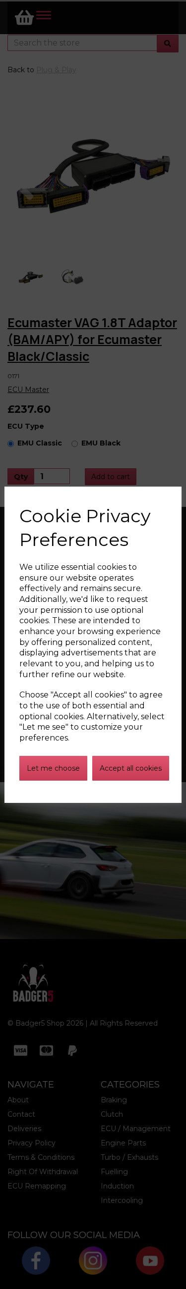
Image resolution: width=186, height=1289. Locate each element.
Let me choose (53, 768)
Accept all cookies (131, 768)
